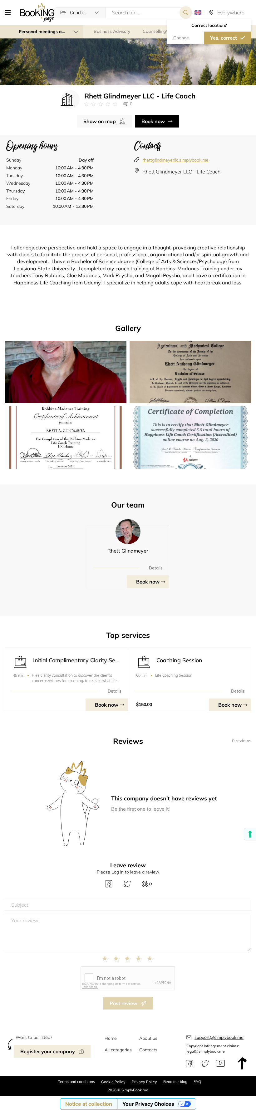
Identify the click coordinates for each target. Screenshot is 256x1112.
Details (156, 568)
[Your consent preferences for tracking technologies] (250, 834)
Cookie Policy (113, 1081)
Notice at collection (88, 1104)
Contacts (148, 1050)
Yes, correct (223, 38)
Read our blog (175, 1081)
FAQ (197, 1081)
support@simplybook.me (219, 1037)
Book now (153, 121)
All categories (118, 1050)
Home (111, 1038)
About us (148, 1038)
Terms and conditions (76, 1081)
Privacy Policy (144, 1081)
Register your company (47, 1051)
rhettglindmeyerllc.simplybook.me (175, 160)
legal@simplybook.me (205, 1051)
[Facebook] (189, 1063)
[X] (205, 1063)
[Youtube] (220, 1063)
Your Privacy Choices (148, 1104)
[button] (10, 12)
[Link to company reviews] (100, 104)
